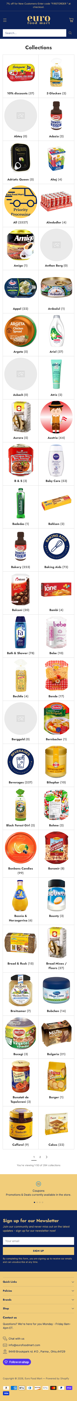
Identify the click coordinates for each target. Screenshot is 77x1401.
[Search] (70, 33)
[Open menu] (4, 20)
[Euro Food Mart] (38, 20)
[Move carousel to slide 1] (34, 1202)
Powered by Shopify (57, 1378)
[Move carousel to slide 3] (39, 1202)
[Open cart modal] (71, 20)
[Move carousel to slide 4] (42, 1202)
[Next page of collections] (46, 1157)
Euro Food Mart (33, 1378)
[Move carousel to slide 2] (37, 1202)
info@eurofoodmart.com (24, 1345)
